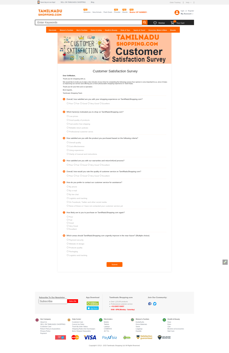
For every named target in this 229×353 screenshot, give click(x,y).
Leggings (139, 329)
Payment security (76, 240)
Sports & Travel (139, 30)
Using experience (76, 150)
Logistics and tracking (78, 198)
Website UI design (76, 244)
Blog (92, 2)
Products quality (75, 248)
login (182, 11)
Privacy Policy (45, 331)
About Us (43, 322)
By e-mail (73, 191)
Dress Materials (141, 324)
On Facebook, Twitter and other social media (88, 202)
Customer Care (45, 327)
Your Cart (180, 23)
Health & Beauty (111, 30)
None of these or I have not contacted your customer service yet (96, 206)
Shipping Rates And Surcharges (83, 329)
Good (85, 103)
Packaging (73, 251)
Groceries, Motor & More (157, 30)
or (186, 11)
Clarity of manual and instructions (83, 154)
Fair (78, 103)
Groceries (87, 12)
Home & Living (96, 30)
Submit (114, 264)
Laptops (107, 327)
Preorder (117, 12)
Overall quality (75, 142)
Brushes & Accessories (176, 329)
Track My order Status (80, 327)
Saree (138, 327)
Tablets (106, 324)
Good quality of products (79, 120)
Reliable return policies (78, 128)
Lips (169, 327)
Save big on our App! (47, 2)
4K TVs (106, 331)
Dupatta (138, 331)
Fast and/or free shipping (79, 124)
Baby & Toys (125, 30)
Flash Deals (108, 12)
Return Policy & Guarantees (50, 329)
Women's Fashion (66, 30)
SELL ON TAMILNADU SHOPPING (73, 2)
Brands (125, 12)
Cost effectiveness (76, 146)
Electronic (52, 30)
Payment (43, 333)
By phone (73, 187)
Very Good (95, 103)
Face (169, 322)
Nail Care (171, 331)
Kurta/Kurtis (140, 322)
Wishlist (161, 23)
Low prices (73, 116)
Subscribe (72, 301)
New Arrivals (97, 12)
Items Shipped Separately (81, 331)
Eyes (169, 324)
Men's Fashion (81, 30)
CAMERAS (108, 329)
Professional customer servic (81, 132)
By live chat (74, 194)
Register (191, 11)
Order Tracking (175, 2)
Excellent (106, 103)
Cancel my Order (78, 324)
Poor (71, 103)
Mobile (106, 322)
